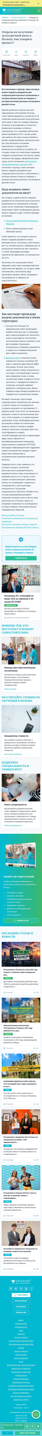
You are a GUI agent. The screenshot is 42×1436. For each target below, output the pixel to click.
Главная (5, 18)
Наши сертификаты (21, 1393)
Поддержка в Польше (21, 1382)
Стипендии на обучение (21, 1372)
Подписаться (21, 558)
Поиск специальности (15, 804)
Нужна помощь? (21, 1301)
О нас (21, 1362)
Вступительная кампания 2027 (21, 1341)
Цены (21, 1331)
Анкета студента (21, 1337)
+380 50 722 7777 (21, 1418)
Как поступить (21, 1355)
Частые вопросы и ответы (21, 1396)
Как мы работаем (21, 1358)
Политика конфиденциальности (21, 1389)
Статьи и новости (19, 18)
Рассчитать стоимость (13, 754)
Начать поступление (27, 1433)
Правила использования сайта (21, 1386)
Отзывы (21, 1348)
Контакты (21, 1334)
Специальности (21, 1327)
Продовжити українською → (14, 5)
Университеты (21, 1324)
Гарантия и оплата (21, 1400)
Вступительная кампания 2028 (21, 1344)
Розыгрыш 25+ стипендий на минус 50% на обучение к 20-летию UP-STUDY (19, 598)
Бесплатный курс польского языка (21, 1365)
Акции (21, 1320)
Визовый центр (13, 358)
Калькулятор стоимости (16, 736)
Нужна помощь (10, 689)
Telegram (23, 1421)
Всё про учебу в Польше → (14, 515)
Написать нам (21, 1312)
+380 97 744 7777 (21, 1416)
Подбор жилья (21, 1375)
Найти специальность (13, 825)
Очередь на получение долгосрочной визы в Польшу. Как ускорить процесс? (20, 20)
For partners (21, 1307)
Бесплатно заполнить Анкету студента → (20, 524)
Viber (17, 1421)
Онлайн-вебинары (21, 1379)
